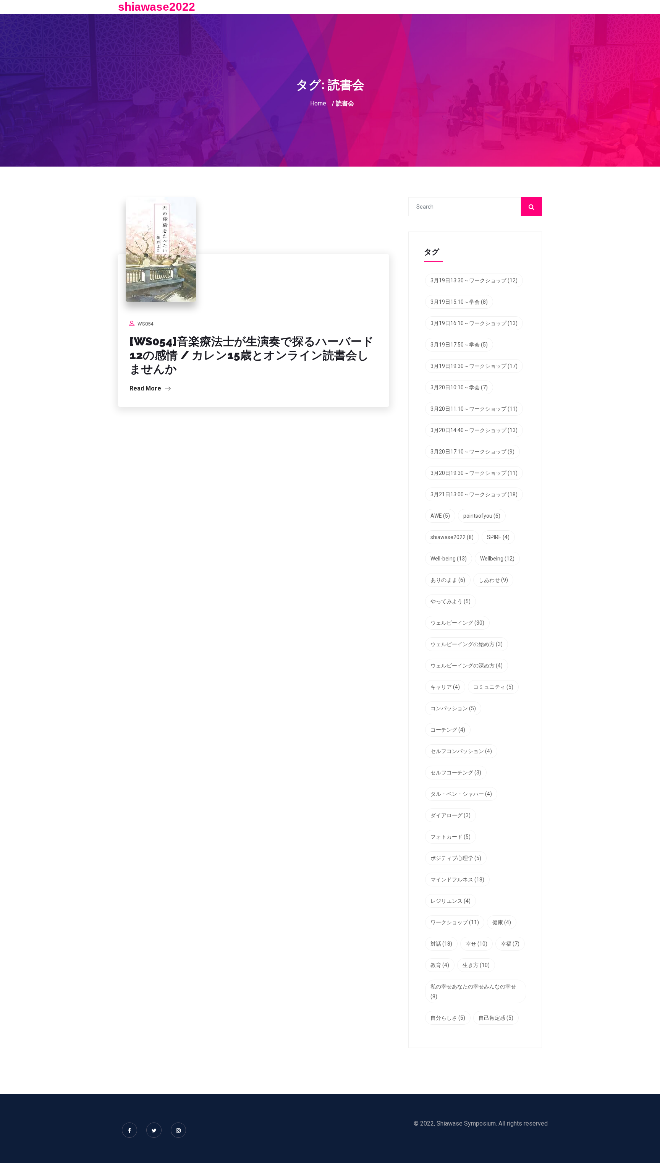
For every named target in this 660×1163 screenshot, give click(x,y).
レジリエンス (450, 901)
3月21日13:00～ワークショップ (474, 494)
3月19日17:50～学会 (459, 345)
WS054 (145, 324)
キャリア (445, 687)
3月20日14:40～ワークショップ (474, 430)
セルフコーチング (455, 772)
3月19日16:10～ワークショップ (474, 323)
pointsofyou (481, 516)
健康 (501, 922)
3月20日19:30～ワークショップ (474, 473)
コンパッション (453, 708)
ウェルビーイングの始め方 (466, 644)
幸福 (510, 944)
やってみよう (450, 601)
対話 (441, 944)
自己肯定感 (496, 1018)
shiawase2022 (156, 6)
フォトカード (450, 837)
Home (318, 103)
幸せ (476, 944)
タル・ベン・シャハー (461, 794)
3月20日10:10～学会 (459, 387)
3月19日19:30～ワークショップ (474, 366)
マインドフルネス (457, 879)
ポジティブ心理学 (455, 858)
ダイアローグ (450, 815)
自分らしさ (447, 1018)
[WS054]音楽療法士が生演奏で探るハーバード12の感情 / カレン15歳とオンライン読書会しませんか (251, 355)
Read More (146, 388)
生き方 (476, 965)
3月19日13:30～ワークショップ (474, 280)
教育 (439, 965)
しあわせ (493, 580)
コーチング (447, 730)
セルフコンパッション (461, 751)
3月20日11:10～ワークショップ (474, 409)
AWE (440, 516)
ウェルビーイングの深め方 (466, 665)
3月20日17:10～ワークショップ (472, 452)
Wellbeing (497, 559)
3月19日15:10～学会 (459, 302)
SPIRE (498, 537)
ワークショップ (454, 922)
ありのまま (447, 580)
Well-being (448, 559)
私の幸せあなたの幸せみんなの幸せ (473, 991)
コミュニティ (493, 687)
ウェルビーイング (457, 623)
